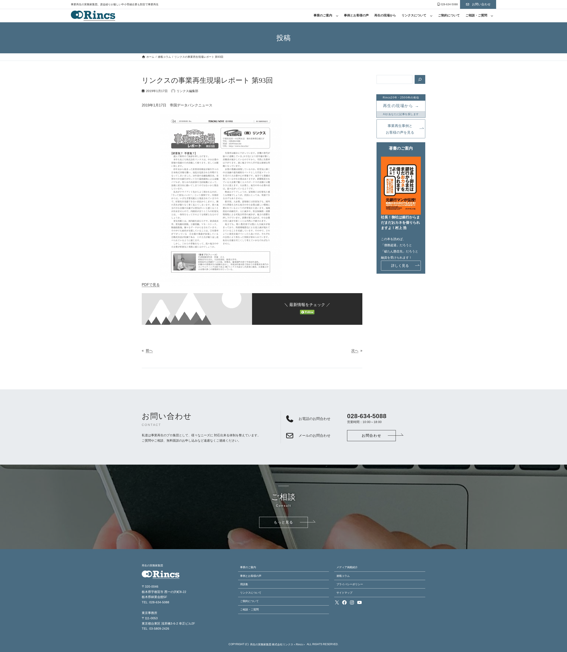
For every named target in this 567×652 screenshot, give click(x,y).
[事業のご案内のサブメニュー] (337, 15)
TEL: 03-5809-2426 (155, 628)
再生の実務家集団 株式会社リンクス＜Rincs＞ (277, 644)
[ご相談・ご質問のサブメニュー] (492, 15)
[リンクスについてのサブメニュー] (431, 15)
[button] (478, 4)
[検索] (420, 79)
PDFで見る (151, 285)
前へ (149, 350)
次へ (354, 350)
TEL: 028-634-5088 (155, 602)
